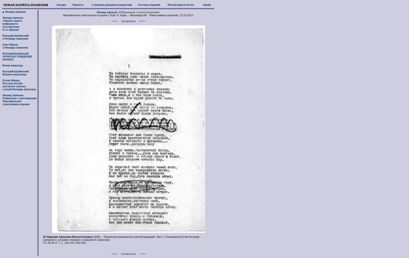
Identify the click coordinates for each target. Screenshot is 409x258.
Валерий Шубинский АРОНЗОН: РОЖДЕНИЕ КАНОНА (17, 56)
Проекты (78, 4)
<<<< (115, 21)
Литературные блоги (180, 4)
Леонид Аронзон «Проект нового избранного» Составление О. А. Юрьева (13, 23)
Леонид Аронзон (15, 11)
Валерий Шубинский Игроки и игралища (16, 73)
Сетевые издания (149, 4)
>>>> (142, 21)
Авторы (61, 4)
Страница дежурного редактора (112, 4)
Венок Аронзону (13, 65)
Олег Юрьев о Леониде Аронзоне (15, 46)
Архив (207, 4)
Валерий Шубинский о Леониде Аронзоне (16, 37)
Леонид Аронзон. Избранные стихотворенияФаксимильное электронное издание (19, 100)
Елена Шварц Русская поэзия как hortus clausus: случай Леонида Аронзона (19, 85)
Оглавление (128, 21)
